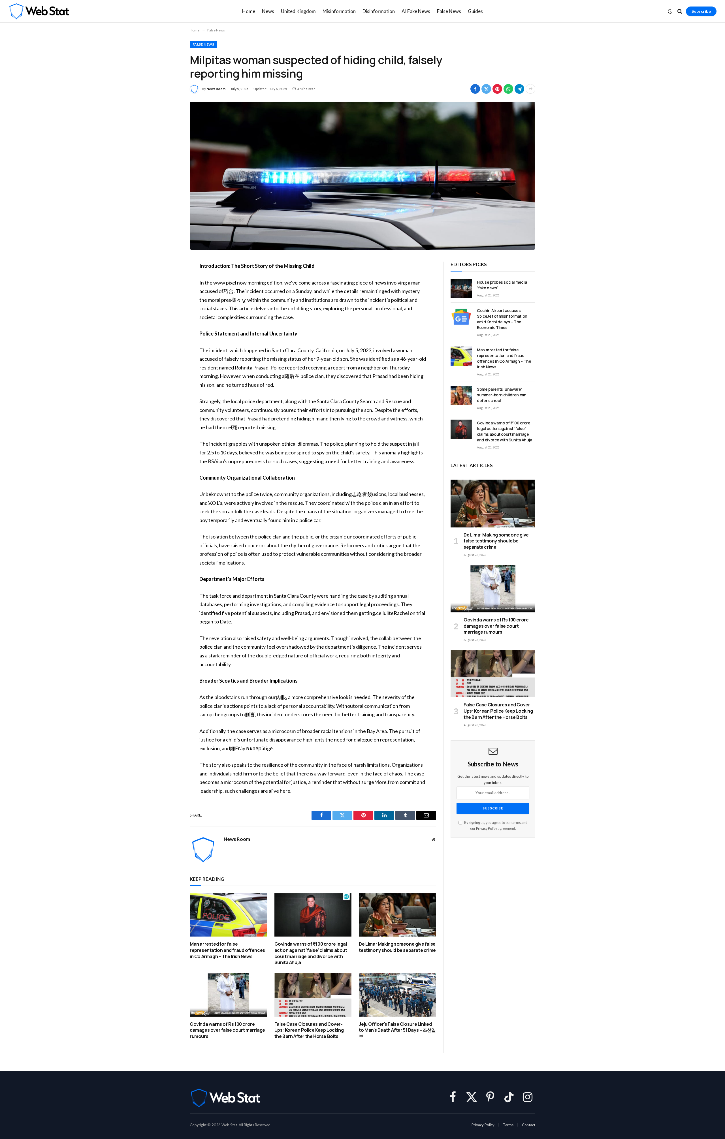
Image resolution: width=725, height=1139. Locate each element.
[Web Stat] (38, 11)
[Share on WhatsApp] (508, 89)
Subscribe (701, 11)
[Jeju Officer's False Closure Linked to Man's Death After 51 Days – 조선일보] (397, 994)
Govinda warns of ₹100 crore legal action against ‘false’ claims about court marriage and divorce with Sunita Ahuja (310, 953)
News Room (215, 89)
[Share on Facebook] (475, 89)
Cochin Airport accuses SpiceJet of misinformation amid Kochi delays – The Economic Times (502, 319)
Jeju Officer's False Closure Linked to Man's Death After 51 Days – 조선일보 (397, 1030)
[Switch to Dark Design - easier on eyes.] (670, 11)
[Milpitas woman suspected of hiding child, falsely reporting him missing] (362, 176)
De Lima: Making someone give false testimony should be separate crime (397, 947)
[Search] (679, 11)
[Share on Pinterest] (497, 89)
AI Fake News (416, 11)
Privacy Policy (486, 828)
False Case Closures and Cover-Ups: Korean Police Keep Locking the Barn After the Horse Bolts (309, 1030)
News (268, 11)
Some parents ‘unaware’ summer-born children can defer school (501, 394)
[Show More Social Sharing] (530, 89)
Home (248, 11)
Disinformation (378, 11)
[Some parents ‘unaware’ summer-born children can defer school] (461, 395)
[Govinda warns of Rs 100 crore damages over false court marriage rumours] (228, 994)
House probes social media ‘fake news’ (502, 284)
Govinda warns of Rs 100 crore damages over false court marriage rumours (227, 1030)
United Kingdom (298, 11)
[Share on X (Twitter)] (486, 89)
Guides (475, 11)
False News (449, 11)
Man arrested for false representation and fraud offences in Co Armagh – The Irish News (227, 950)
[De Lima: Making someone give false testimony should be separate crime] (397, 915)
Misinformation (339, 11)
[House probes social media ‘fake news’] (461, 288)
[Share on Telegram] (519, 89)
